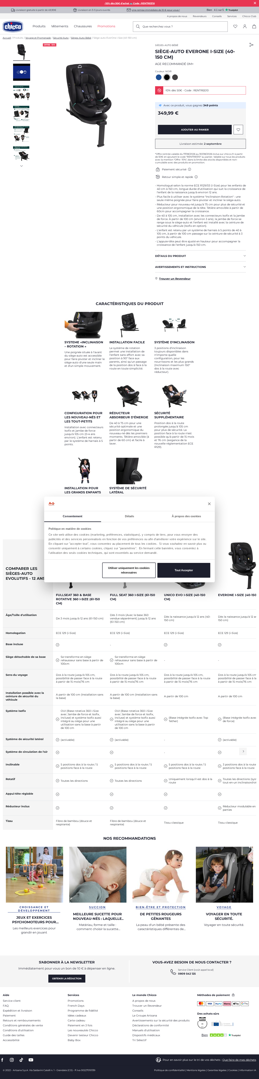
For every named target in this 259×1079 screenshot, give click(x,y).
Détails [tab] (129, 516)
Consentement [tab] (72, 516)
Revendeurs (199, 16)
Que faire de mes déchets (239, 1060)
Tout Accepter (184, 570)
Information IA (247, 1070)
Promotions (76, 1000)
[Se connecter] (245, 26)
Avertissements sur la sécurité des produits (161, 1020)
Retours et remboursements (22, 1020)
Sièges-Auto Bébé (81, 37)
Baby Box (74, 1040)
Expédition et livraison (17, 1010)
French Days (76, 1005)
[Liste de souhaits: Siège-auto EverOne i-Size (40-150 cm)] (238, 129)
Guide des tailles (13, 1035)
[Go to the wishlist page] (235, 26)
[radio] (158, 77)
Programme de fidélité (83, 1010)
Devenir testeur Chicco (83, 1035)
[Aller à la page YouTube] (31, 1060)
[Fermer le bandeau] (209, 503)
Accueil (7, 37)
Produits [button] (39, 26)
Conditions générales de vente (23, 1025)
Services (232, 16)
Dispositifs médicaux (146, 1035)
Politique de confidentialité (169, 1070)
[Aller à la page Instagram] (11, 1060)
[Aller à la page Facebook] (2, 1060)
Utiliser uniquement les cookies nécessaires (129, 570)
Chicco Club (249, 16)
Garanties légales (216, 1070)
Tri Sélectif (139, 1040)
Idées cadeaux (77, 1015)
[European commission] (222, 1023)
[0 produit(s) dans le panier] (253, 29)
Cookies (232, 1070)
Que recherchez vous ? (158, 26)
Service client (12, 1000)
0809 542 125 (187, 973)
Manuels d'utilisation (146, 1030)
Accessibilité (11, 1040)
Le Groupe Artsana (144, 1015)
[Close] (255, 3)
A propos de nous (177, 16)
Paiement (9, 1015)
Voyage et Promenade (38, 37)
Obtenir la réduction (67, 978)
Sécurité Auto (61, 37)
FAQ (6, 1005)
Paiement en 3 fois (80, 1025)
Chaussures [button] (83, 26)
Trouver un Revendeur (147, 1005)
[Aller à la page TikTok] (21, 1060)
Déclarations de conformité (150, 1025)
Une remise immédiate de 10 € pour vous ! (156, 10)
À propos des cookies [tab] (186, 516)
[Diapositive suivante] (21, 165)
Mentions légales (196, 1070)
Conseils (217, 16)
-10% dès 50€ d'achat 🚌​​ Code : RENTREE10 (129, 3)
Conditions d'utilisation (18, 1030)
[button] (21, 52)
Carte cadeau (76, 1020)
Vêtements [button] (59, 26)
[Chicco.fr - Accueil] (13, 26)
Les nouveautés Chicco (83, 1030)
